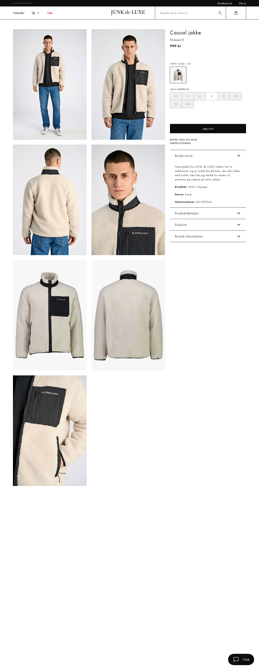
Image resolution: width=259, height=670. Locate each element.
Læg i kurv (208, 128)
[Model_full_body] (50, 84)
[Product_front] (50, 315)
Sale (50, 13)
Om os (242, 3)
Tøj (33, 13)
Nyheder (18, 13)
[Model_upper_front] (128, 84)
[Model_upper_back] (50, 200)
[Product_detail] (50, 430)
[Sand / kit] (178, 75)
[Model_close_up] (128, 200)
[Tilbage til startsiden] (128, 12)
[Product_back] (128, 315)
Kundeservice (225, 3)
